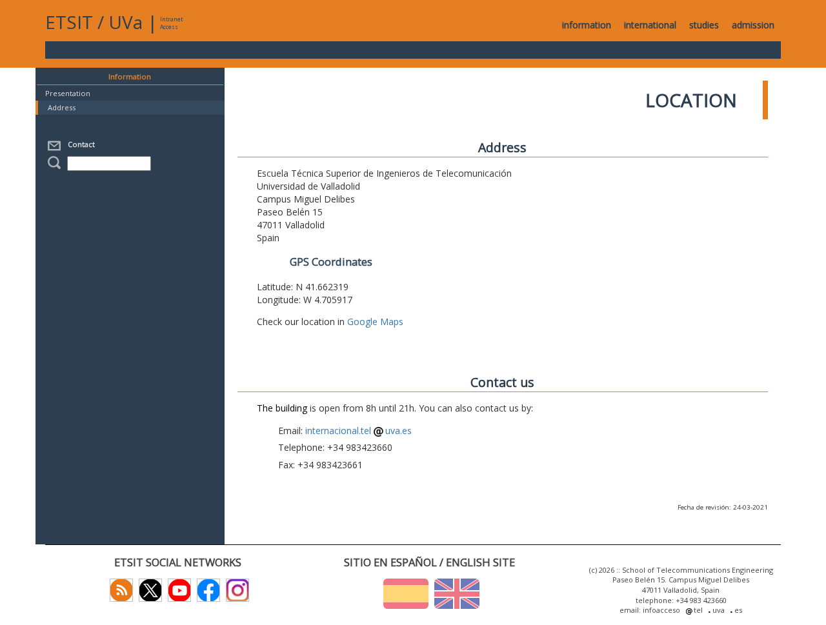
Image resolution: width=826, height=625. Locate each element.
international (650, 25)
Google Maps (375, 321)
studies (704, 25)
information (586, 25)
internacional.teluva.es (358, 430)
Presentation (67, 93)
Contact (79, 144)
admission (753, 25)
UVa (125, 22)
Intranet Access (171, 22)
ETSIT (69, 22)
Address (62, 107)
